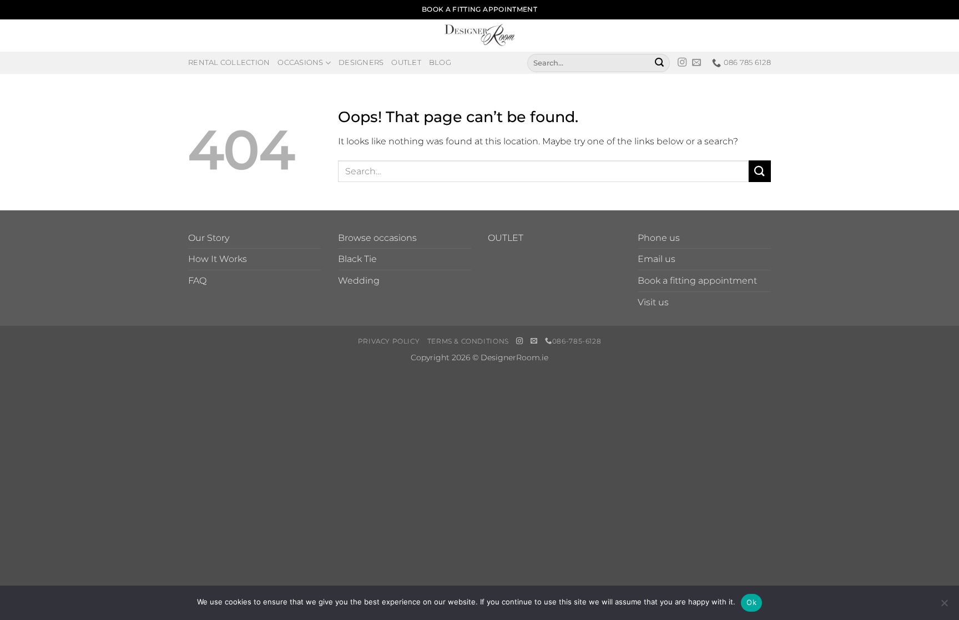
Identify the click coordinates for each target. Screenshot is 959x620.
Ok (751, 602)
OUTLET (505, 238)
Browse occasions (377, 238)
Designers (361, 62)
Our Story (208, 238)
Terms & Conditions (468, 341)
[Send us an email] (696, 63)
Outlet (406, 62)
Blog (440, 62)
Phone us (659, 238)
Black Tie (357, 259)
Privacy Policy (389, 341)
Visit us (653, 302)
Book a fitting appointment (697, 280)
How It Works (217, 259)
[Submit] (659, 62)
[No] (944, 606)
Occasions (300, 62)
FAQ (197, 280)
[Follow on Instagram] (682, 63)
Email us (656, 259)
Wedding (359, 280)
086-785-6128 (576, 341)
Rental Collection (229, 62)
